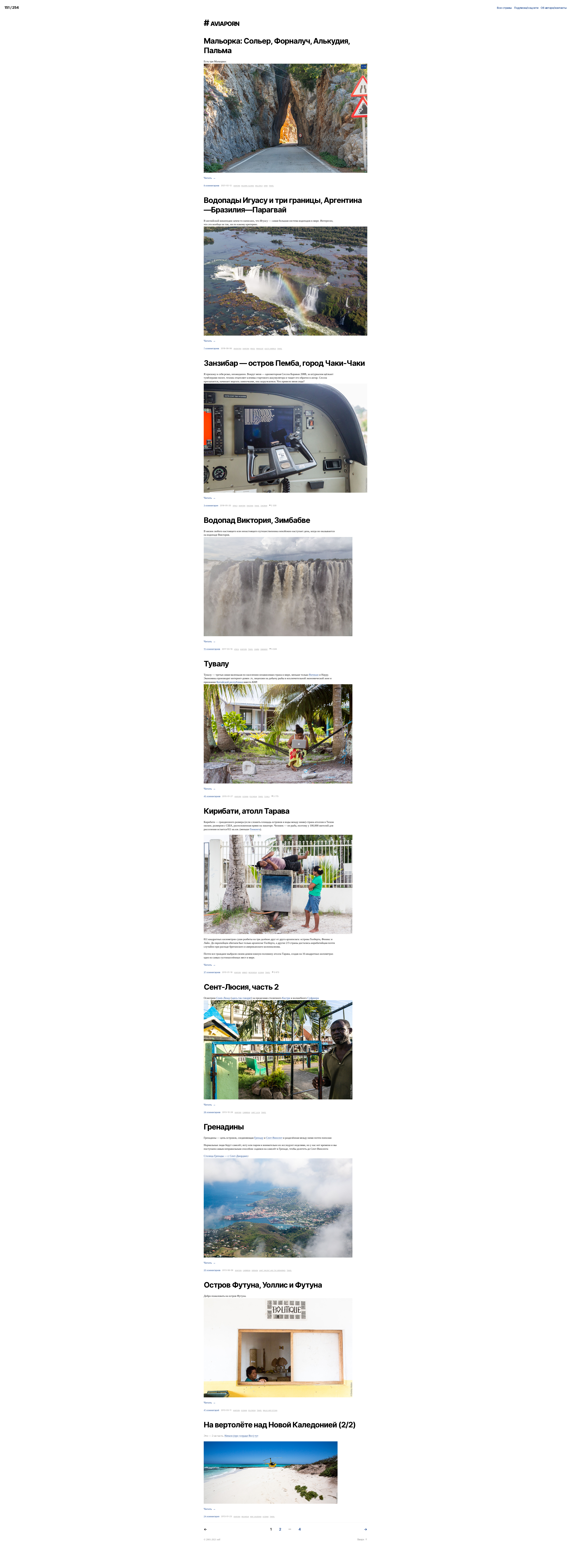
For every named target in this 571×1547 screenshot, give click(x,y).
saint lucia (255, 1112)
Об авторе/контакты (554, 7)
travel (271, 185)
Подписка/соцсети (526, 7)
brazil (252, 348)
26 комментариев (212, 1112)
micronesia (252, 972)
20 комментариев (212, 1270)
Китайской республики (230, 682)
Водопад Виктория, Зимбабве (257, 520)
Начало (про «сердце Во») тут (241, 1436)
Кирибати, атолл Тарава (246, 810)
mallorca (259, 185)
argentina (237, 348)
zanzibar (264, 505)
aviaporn (236, 185)
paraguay (259, 348)
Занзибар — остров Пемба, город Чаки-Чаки (284, 363)
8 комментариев (211, 185)
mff (218, 1539)
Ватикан (314, 675)
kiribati (244, 972)
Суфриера (313, 998)
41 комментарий (211, 1410)
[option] (285, 118)
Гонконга (255, 829)
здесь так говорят (241, 998)
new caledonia (255, 1516)
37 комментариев (212, 972)
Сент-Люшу (223, 998)
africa (235, 505)
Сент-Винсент (274, 1138)
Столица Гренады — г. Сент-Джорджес (226, 1156)
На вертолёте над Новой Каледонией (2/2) (280, 1424)
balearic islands (247, 185)
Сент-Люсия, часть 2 (241, 986)
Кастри (286, 998)
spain (266, 185)
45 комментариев (212, 796)
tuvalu (267, 796)
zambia (256, 649)
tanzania (250, 505)
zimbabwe (264, 649)
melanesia (245, 1516)
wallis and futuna (270, 1410)
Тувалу (216, 663)
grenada (255, 1270)
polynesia (253, 796)
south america (270, 348)
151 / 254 (11, 7)
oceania (245, 796)
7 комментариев (211, 348)
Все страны (504, 7)
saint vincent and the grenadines (272, 1270)
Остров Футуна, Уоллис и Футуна (263, 1284)
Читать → (210, 178)
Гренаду (258, 1138)
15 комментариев (212, 649)
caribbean (246, 1112)
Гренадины (224, 1126)
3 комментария (211, 505)
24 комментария (211, 1516)
